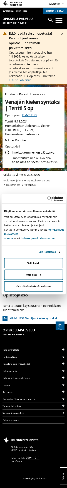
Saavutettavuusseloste (14, 413)
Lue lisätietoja (47, 251)
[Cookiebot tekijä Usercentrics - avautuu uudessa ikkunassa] (48, 198)
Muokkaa (31, 274)
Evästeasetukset (11, 420)
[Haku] (50, 20)
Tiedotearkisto (10, 356)
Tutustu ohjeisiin (20, 80)
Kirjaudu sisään (55, 11)
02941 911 (32, 458)
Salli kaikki (33, 263)
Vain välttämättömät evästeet (33, 286)
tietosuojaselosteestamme (38, 237)
